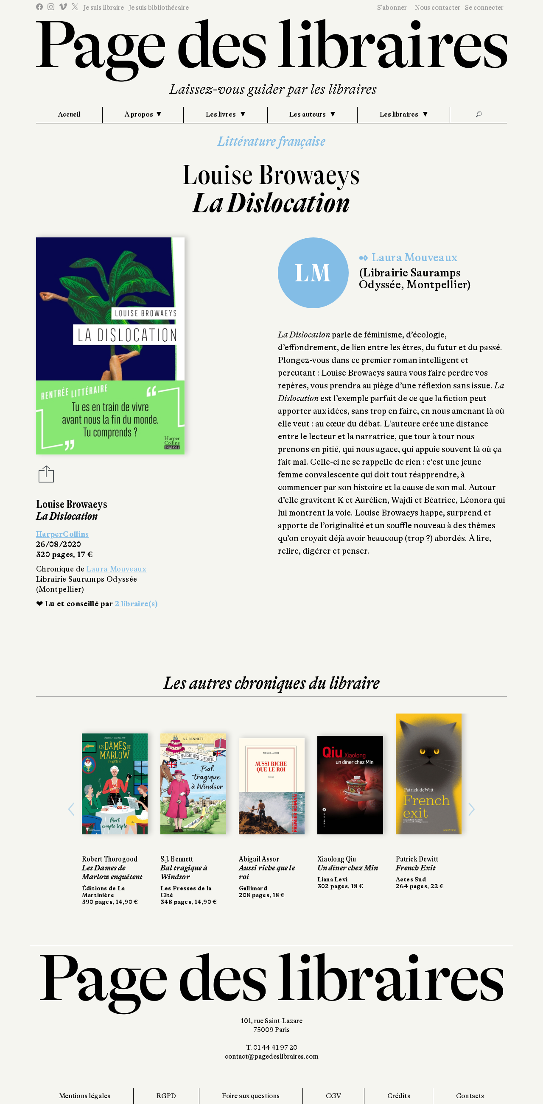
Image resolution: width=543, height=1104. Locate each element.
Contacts (470, 1096)
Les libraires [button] (400, 114)
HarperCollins (62, 534)
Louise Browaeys (271, 175)
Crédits (398, 1096)
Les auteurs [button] (308, 114)
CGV (333, 1096)
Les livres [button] (221, 114)
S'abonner (392, 7)
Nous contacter (437, 7)
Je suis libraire (103, 7)
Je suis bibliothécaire (159, 7)
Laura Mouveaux (117, 569)
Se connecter (484, 7)
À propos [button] (139, 114)
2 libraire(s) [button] (136, 603)
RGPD (166, 1096)
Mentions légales (85, 1096)
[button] (71, 809)
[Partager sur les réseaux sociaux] (46, 476)
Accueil (69, 114)
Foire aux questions (251, 1096)
